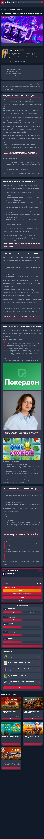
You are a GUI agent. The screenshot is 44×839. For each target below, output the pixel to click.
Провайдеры (33, 5)
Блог (5, 9)
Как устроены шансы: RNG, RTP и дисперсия (12, 69)
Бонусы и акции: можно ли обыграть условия (12, 75)
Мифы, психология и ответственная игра (11, 77)
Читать (11, 718)
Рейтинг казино (11, 5)
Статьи (20, 5)
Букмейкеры (28, 5)
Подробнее (32, 612)
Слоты (23, 5)
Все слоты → (22, 687)
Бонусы (16, 5)
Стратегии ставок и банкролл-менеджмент (12, 73)
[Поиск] (42, 2)
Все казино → (22, 645)
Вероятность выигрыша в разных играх (11, 71)
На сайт (13, 612)
